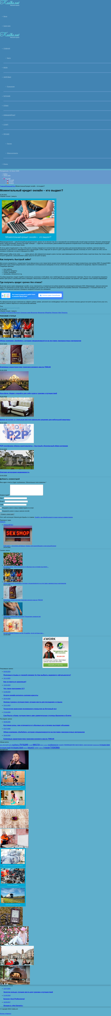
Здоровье (7, 77)
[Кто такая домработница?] (13, 808)
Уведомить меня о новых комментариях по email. (18, 508)
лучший (31, 745)
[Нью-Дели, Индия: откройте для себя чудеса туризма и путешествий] (14, 390)
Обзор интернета (12, 153)
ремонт (25, 747)
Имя (2, 498)
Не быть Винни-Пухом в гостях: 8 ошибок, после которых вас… (23, 633)
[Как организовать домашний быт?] (13, 788)
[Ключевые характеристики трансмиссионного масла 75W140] (17, 363)
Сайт (1, 504)
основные (45, 744)
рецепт (31, 747)
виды (1, 745)
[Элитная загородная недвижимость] (17, 469)
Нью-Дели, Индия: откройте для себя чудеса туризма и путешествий (28, 393)
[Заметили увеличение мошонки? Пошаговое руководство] (13, 615)
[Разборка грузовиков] (13, 886)
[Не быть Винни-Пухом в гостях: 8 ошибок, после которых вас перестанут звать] (13, 631)
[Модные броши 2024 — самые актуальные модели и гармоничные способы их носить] (14, 827)
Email (2, 501)
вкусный (5, 745)
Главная (2, 186)
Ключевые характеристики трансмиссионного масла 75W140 (25, 367)
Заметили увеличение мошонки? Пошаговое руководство (22, 616)
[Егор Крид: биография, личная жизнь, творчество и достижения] (14, 769)
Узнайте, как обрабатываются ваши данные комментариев (54, 517)
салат (37, 748)
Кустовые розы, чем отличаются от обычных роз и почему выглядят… (26, 567)
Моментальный (10, 308)
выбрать (15, 745)
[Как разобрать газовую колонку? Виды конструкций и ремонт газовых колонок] (14, 847)
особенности (53, 745)
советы (41, 747)
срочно (22, 254)
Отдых (5, 105)
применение (96, 745)
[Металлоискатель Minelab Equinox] (11, 925)
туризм (46, 747)
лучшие (23, 744)
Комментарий (5, 495)
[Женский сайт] (10, 5)
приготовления (88, 745)
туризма (55, 747)
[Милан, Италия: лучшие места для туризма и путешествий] (17, 964)
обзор (41, 745)
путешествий (5, 748)
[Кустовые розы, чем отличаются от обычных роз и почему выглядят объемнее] (13, 565)
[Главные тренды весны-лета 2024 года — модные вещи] (14, 945)
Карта (9, 58)
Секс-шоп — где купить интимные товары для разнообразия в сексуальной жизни (29, 546)
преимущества (69, 745)
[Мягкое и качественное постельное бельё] (13, 867)
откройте (61, 745)
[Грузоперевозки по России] (13, 906)
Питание (6, 96)
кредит (2, 308)
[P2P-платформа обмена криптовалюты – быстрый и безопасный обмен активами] (17, 442)
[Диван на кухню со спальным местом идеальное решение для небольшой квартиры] (17, 416)
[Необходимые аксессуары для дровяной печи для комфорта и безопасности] (15, 984)
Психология (11, 86)
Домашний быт (9, 115)
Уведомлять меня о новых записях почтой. (16, 511)
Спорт (5, 124)
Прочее (6, 134)
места (36, 744)
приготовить (79, 745)
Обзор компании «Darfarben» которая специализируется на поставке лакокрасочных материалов (40, 341)
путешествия (17, 747)
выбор (10, 745)
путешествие (104, 745)
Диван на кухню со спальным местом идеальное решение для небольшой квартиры (35, 420)
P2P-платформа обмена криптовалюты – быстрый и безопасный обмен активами (34, 446)
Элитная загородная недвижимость (14, 472)
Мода (5, 67)
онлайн (17, 308)
